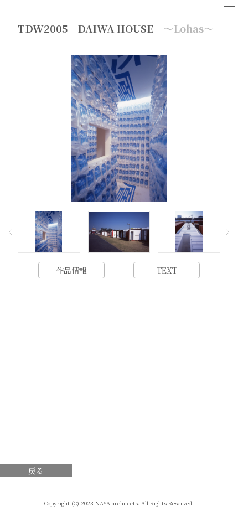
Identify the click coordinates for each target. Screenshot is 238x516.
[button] (10, 232)
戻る (36, 470)
